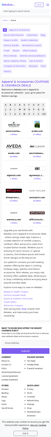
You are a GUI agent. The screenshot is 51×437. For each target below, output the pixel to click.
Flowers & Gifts (11, 40)
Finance (7, 71)
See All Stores (7, 408)
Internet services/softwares (32, 56)
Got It (25, 433)
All (5, 30)
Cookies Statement (10, 379)
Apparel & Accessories (19, 30)
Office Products (30, 50)
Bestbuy (5, 393)
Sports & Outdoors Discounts (18, 298)
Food (43, 66)
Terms (29, 393)
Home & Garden (11, 45)
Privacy (30, 389)
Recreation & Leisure (31, 45)
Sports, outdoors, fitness (15, 61)
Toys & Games (35, 61)
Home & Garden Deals (15, 295)
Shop (29, 408)
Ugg (3, 400)
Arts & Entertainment (14, 35)
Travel (6, 50)
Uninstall (31, 396)
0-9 (43, 114)
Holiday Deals (33, 364)
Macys (4, 396)
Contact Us (6, 364)
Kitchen (16, 50)
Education (33, 66)
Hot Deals (31, 361)
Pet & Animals (10, 56)
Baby (43, 35)
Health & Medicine (29, 40)
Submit (25, 351)
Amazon (5, 389)
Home (5, 20)
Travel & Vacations (35, 368)
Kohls (4, 404)
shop (24, 308)
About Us (6, 361)
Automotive (32, 35)
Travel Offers (10, 301)
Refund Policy (33, 400)
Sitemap (30, 404)
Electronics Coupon (13, 305)
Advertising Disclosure (11, 372)
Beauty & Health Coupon (16, 291)
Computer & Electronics (15, 66)
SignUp (39, 5)
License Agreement (10, 376)
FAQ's (4, 368)
